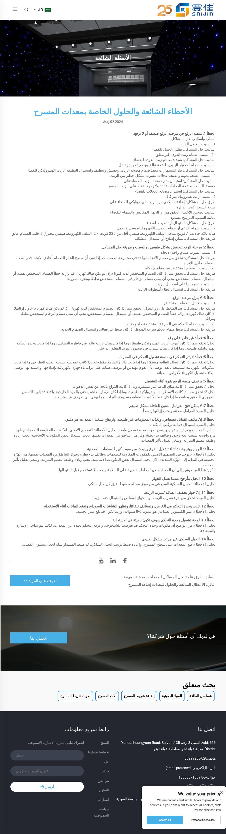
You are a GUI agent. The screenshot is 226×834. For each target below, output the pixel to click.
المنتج (105, 743)
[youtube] (101, 562)
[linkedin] (113, 562)
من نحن (103, 781)
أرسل (49, 786)
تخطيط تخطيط (98, 752)
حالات (104, 771)
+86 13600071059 (193, 777)
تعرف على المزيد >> (40, 580)
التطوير (103, 790)
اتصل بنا (39, 638)
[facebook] (125, 562)
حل (106, 762)
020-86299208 (196, 758)
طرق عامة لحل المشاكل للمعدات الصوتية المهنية (163, 577)
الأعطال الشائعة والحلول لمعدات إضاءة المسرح (167, 584)
